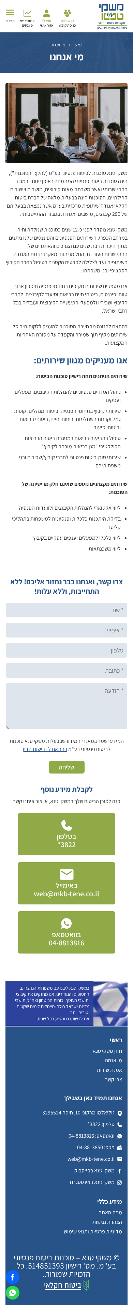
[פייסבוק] (10, 1283)
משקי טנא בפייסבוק (94, 1170)
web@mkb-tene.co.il (91, 1158)
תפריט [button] (10, 20)
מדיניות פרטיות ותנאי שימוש (93, 1231)
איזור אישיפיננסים (27, 23)
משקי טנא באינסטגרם (92, 1182)
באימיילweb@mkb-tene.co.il (66, 889)
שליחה (66, 767)
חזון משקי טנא (107, 1050)
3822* (94, 1124)
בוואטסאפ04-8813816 (66, 938)
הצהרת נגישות (107, 1222)
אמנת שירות (109, 1070)
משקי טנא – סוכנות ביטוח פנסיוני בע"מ (65, 1261)
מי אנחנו (113, 1060)
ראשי (78, 45)
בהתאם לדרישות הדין (45, 749)
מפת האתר (110, 1212)
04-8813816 (81, 1135)
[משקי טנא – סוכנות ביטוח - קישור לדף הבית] (112, 28)
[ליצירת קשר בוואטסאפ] (12, 1294)
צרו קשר (113, 1079)
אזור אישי (46, 23)
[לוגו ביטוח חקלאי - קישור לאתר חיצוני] (66, 1289)
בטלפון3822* (66, 840)
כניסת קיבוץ (67, 23)
